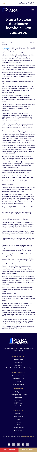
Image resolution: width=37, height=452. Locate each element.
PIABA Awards (18, 403)
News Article (18, 414)
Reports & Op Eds (19, 430)
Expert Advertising (18, 384)
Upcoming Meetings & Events (18, 395)
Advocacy (18, 422)
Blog (18, 419)
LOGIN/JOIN (22, 3)
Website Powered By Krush (28, 436)
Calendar (18, 381)
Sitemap (27, 439)
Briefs (18, 425)
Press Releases (18, 416)
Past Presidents (18, 400)
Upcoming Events (27, 449)
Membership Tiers (18, 378)
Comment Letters (18, 427)
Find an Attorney (18, 359)
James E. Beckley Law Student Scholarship (18, 368)
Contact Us (18, 406)
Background (18, 392)
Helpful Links (18, 365)
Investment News (7, 48)
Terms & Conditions (10, 439)
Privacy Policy (20, 439)
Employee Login (31, 3)
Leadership (18, 397)
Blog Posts (18, 362)
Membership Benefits (18, 376)
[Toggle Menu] (33, 10)
